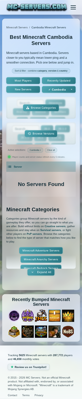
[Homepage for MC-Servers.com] (37, 8)
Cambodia (59, 89)
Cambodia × (35, 150)
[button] (41, 133)
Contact (12, 395)
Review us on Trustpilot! (31, 367)
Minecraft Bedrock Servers (41, 268)
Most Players (23, 80)
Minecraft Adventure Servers (41, 250)
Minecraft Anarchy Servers (41, 259)
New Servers (23, 89)
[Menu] (73, 7)
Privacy (39, 395)
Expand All (44, 272)
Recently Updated (58, 80)
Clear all (51, 150)
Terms (26, 395)
